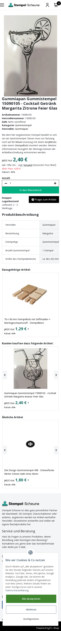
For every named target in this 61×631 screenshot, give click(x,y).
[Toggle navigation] (2, 5)
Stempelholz (21, 145)
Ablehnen (31, 609)
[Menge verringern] (6, 183)
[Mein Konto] (47, 5)
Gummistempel (23, 125)
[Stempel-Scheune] (23, 5)
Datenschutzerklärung (16, 590)
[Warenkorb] (56, 5)
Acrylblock (50, 142)
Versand (27, 165)
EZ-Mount (17, 142)
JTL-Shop (54, 628)
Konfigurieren (31, 618)
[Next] (56, 375)
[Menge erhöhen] (55, 183)
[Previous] (4, 375)
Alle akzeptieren (31, 598)
